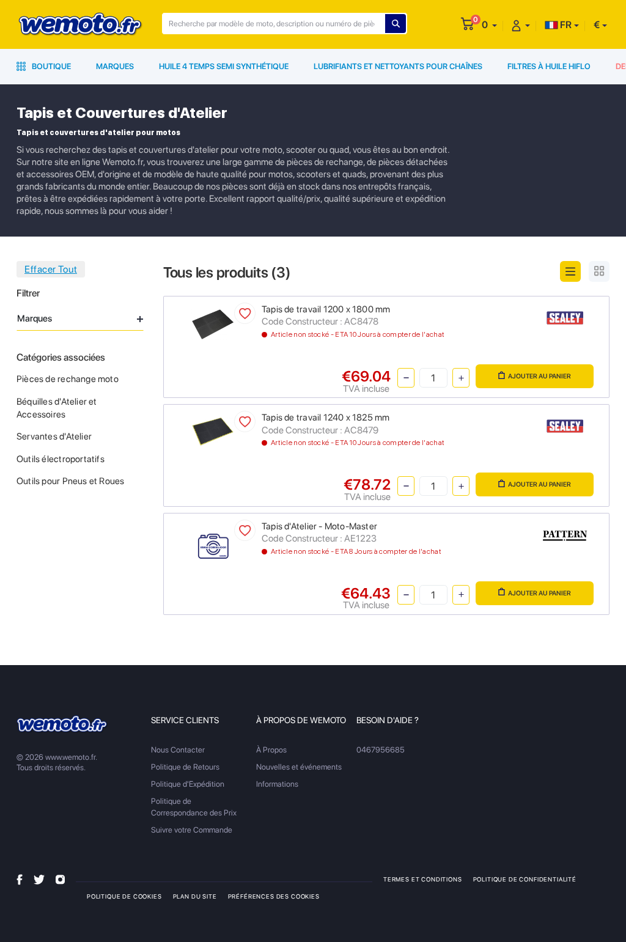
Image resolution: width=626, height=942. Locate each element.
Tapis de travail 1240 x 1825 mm (326, 417)
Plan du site (195, 896)
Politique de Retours (185, 766)
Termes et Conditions (422, 879)
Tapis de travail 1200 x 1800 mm (326, 309)
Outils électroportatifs (61, 459)
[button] (489, 25)
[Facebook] (20, 878)
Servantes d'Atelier (54, 436)
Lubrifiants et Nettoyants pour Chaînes (398, 66)
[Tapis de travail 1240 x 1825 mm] (213, 430)
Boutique (50, 66)
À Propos (271, 749)
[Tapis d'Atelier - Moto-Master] (213, 546)
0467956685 (380, 749)
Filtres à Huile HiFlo (549, 66)
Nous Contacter (178, 749)
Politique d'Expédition (187, 784)
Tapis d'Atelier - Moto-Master (319, 526)
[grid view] (599, 271)
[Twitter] (39, 878)
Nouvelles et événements (299, 766)
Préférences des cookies (274, 896)
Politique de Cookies (124, 896)
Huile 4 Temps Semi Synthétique (224, 66)
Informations (277, 784)
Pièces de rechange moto (68, 379)
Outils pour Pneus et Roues (70, 481)
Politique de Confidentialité (524, 879)
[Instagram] (60, 878)
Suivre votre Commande (191, 829)
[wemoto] (62, 724)
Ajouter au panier (539, 376)
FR (565, 25)
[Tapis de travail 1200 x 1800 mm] (213, 323)
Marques (115, 66)
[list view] (570, 271)
